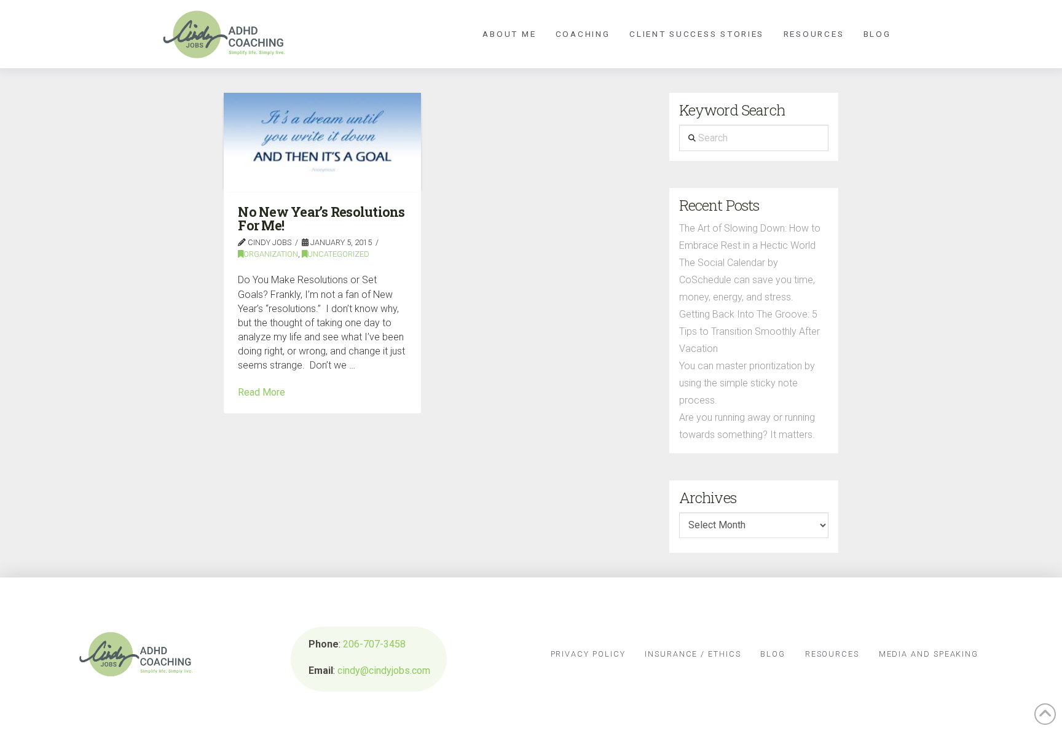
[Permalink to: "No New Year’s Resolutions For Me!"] (322, 142)
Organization (270, 254)
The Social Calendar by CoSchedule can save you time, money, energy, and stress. (747, 280)
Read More (261, 392)
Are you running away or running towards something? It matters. (747, 426)
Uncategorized (338, 254)
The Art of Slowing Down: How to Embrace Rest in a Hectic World (749, 236)
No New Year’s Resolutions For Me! (321, 218)
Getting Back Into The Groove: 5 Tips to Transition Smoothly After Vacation (749, 331)
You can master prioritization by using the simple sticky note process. (747, 383)
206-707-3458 (374, 644)
